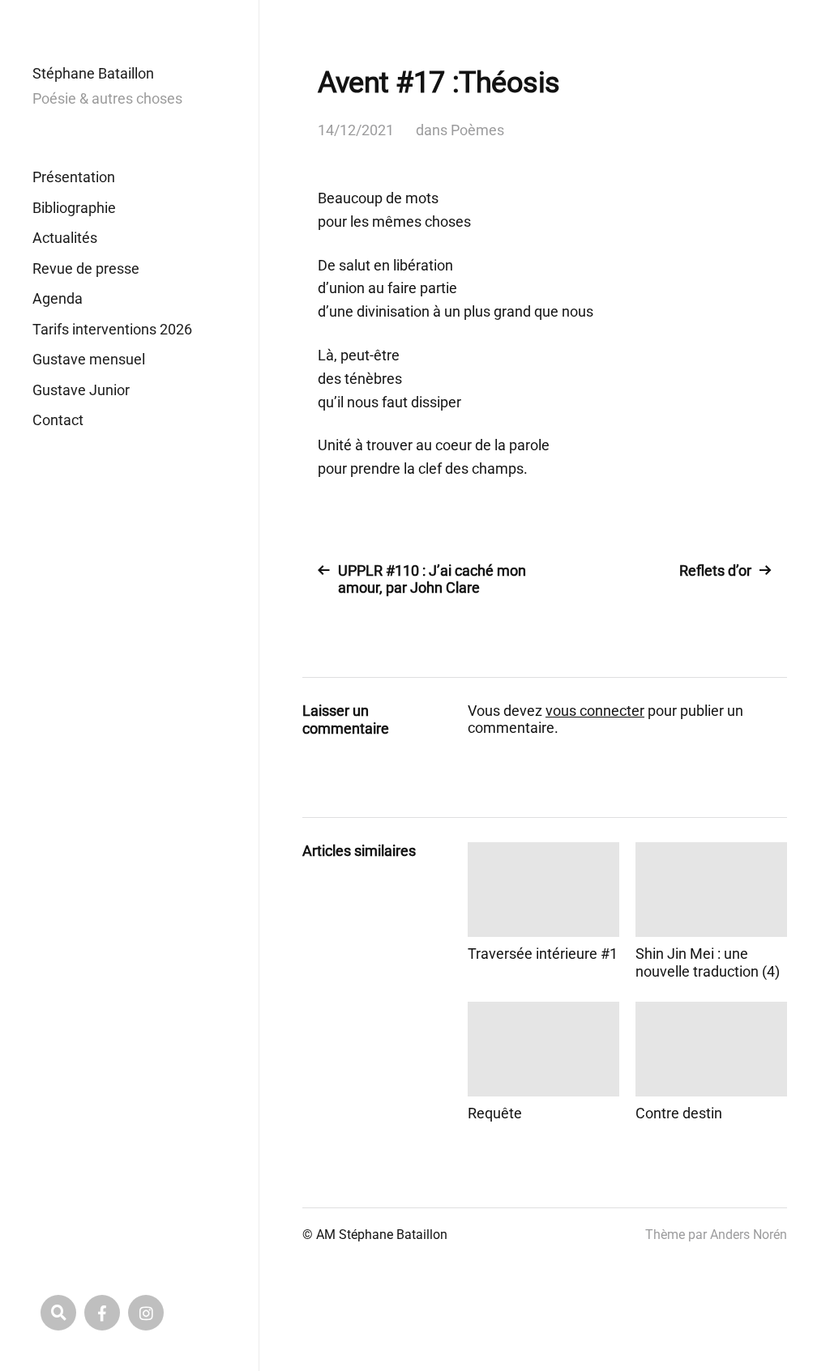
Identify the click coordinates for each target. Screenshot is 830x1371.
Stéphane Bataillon (93, 73)
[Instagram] (146, 1313)
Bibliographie (74, 207)
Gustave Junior (81, 389)
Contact (57, 419)
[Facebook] (102, 1313)
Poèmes (477, 129)
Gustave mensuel (88, 359)
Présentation (73, 176)
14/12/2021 (356, 129)
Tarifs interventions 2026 (112, 329)
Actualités (64, 237)
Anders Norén (748, 1234)
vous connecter (594, 710)
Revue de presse (85, 268)
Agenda (57, 298)
